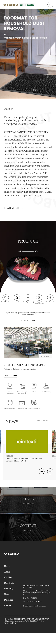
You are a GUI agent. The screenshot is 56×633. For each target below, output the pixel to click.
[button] (46, 356)
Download (8, 600)
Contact (7, 605)
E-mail (24, 320)
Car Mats (8, 577)
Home (6, 566)
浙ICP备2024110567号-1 (34, 621)
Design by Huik (10, 623)
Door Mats (9, 583)
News (6, 594)
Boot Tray (8, 588)
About (7, 572)
